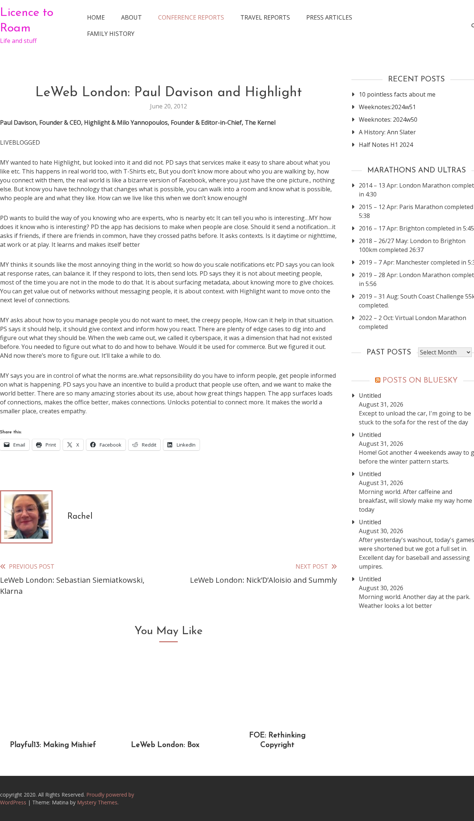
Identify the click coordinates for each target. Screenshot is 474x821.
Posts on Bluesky (420, 380)
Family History (110, 34)
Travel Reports (265, 17)
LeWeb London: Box (165, 745)
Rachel (80, 516)
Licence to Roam (26, 20)
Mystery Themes (97, 802)
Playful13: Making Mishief (53, 745)
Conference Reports (191, 17)
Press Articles (329, 17)
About (131, 17)
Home (96, 17)
